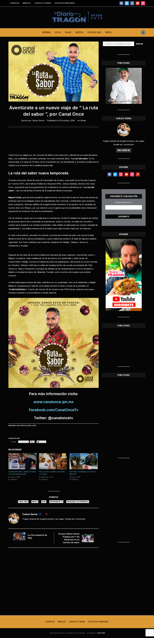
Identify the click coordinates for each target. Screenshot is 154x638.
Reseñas (46, 32)
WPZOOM (101, 633)
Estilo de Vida (94, 32)
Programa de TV (56, 502)
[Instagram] (46, 514)
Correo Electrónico (123, 202)
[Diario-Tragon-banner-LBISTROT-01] (124, 69)
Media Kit (27, 3)
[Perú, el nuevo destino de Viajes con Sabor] (53, 461)
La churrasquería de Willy (37, 536)
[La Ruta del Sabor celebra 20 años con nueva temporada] (22, 461)
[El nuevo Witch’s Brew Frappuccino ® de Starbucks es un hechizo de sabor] (88, 538)
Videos (108, 32)
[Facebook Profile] (40, 514)
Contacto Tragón (43, 3)
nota (44, 502)
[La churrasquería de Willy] (19, 536)
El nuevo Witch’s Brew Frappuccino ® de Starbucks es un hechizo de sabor (68, 538)
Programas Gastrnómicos (77, 502)
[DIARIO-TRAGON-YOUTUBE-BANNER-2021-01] (124, 240)
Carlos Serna (38, 120)
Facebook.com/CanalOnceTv (53, 410)
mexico (35, 502)
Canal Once (23, 502)
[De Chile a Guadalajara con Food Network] (84, 461)
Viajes (68, 32)
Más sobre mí (124, 150)
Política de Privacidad (65, 3)
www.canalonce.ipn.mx (53, 402)
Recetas (79, 32)
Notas (58, 32)
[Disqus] (53, 581)
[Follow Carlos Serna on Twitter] (43, 514)
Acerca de (14, 3)
